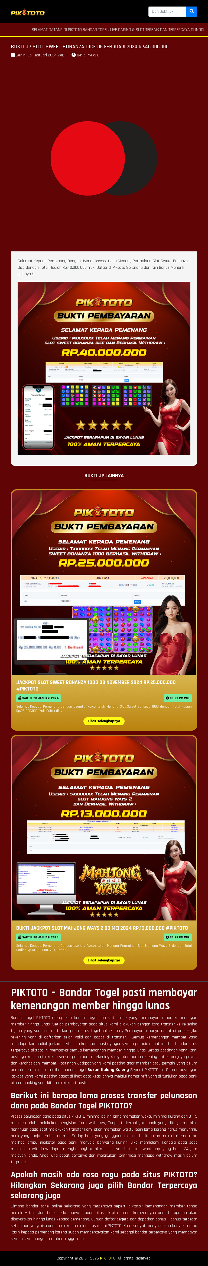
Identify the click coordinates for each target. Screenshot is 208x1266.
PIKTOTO (108, 1258)
